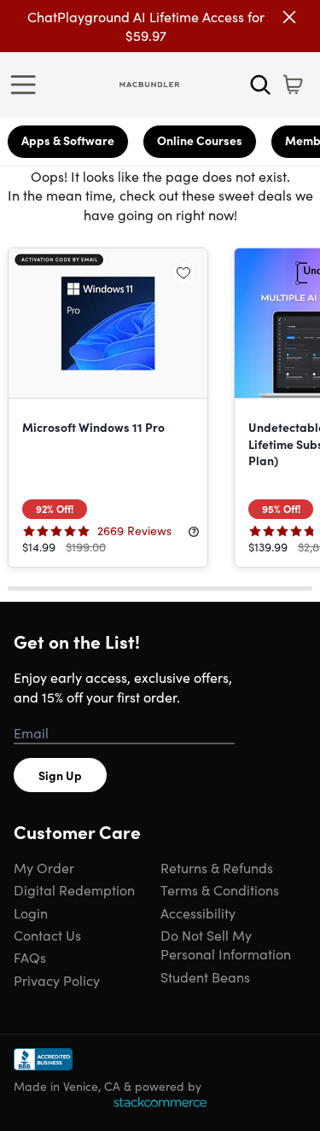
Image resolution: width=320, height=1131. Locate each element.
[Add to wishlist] (183, 272)
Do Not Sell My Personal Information (225, 944)
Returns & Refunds (216, 867)
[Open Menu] (27, 84)
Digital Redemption (74, 889)
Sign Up (60, 775)
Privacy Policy (57, 980)
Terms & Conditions (219, 889)
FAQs (30, 956)
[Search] (260, 84)
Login (31, 912)
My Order (44, 867)
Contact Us (47, 934)
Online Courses (199, 140)
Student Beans (205, 976)
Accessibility (198, 912)
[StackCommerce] (160, 1102)
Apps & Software (67, 140)
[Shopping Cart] (293, 84)
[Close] (289, 17)
